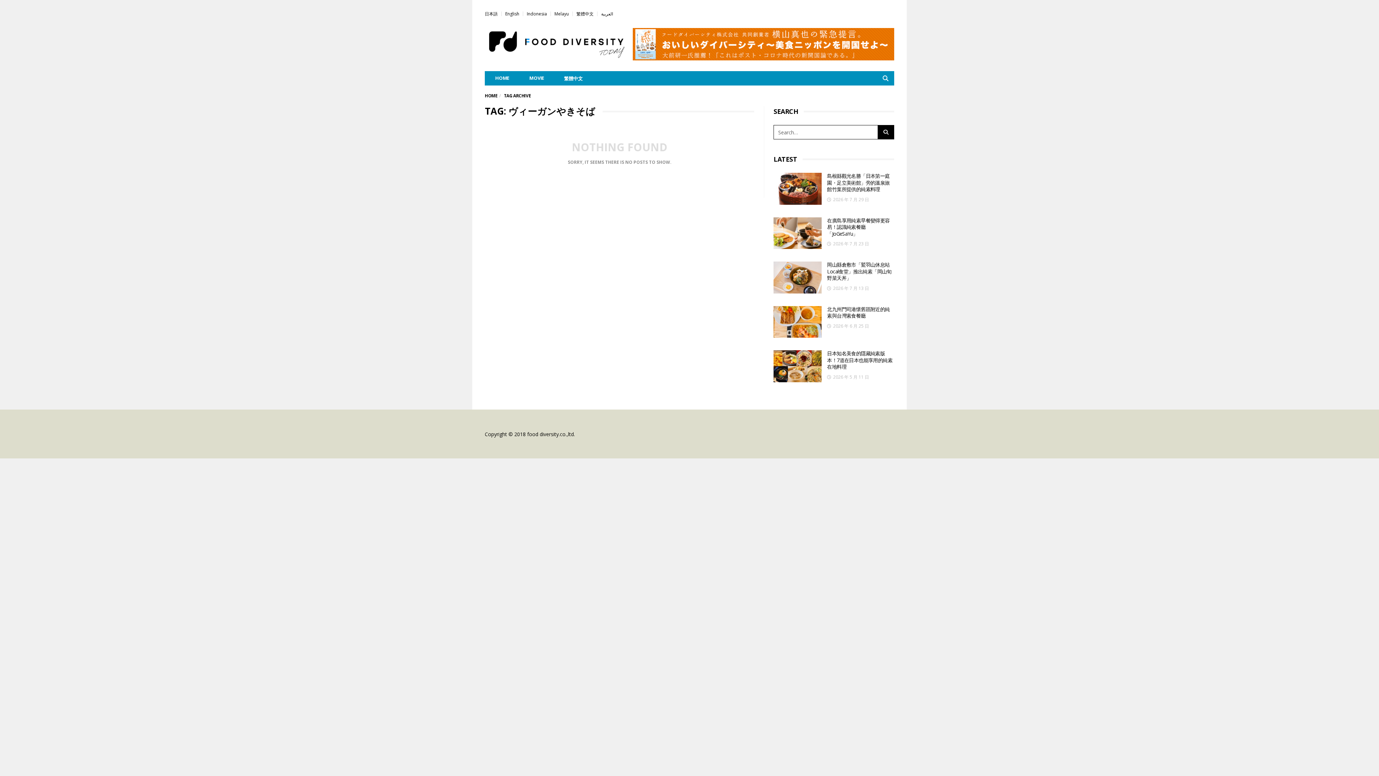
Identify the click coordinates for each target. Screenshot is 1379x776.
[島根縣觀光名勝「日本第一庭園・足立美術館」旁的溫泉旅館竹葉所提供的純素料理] (798, 189)
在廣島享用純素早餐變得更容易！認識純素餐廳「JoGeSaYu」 (858, 227)
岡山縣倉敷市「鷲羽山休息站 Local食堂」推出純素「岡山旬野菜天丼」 (859, 271)
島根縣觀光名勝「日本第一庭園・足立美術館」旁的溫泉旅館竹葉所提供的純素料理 (858, 182)
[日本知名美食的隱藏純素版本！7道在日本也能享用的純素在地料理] (798, 366)
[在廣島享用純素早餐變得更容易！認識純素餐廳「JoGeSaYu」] (798, 233)
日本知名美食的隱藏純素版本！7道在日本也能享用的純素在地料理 (859, 360)
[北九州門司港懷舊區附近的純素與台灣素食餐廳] (798, 322)
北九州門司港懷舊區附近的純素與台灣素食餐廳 (858, 312)
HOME (502, 78)
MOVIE (536, 78)
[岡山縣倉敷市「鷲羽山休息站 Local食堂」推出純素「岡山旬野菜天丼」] (798, 278)
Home (491, 96)
